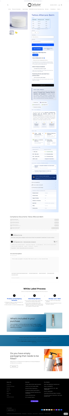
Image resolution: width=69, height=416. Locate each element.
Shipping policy (41, 413)
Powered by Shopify (18, 413)
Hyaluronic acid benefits (42, 273)
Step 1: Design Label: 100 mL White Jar (43, 44)
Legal (8, 395)
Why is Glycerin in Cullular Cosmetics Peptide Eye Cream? (20, 273)
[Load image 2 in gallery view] (16, 33)
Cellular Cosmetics (12, 413)
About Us (8, 389)
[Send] (57, 278)
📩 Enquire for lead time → (49, 158)
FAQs (8, 391)
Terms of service (35, 413)
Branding (33, 39)
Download (56, 222)
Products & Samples (10, 386)
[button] (8, 5)
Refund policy (24, 413)
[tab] (37, 48)
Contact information (48, 413)
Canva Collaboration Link (37, 57)
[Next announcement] (67, 1)
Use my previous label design (39, 77)
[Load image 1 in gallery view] (12, 33)
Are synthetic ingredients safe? (33, 273)
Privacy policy (30, 413)
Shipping (38, 28)
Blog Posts (9, 393)
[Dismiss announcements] (68, 1)
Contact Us (9, 384)
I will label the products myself (40, 68)
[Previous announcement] (0, 1)
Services (8, 388)
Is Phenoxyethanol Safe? (50, 273)
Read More (14, 366)
